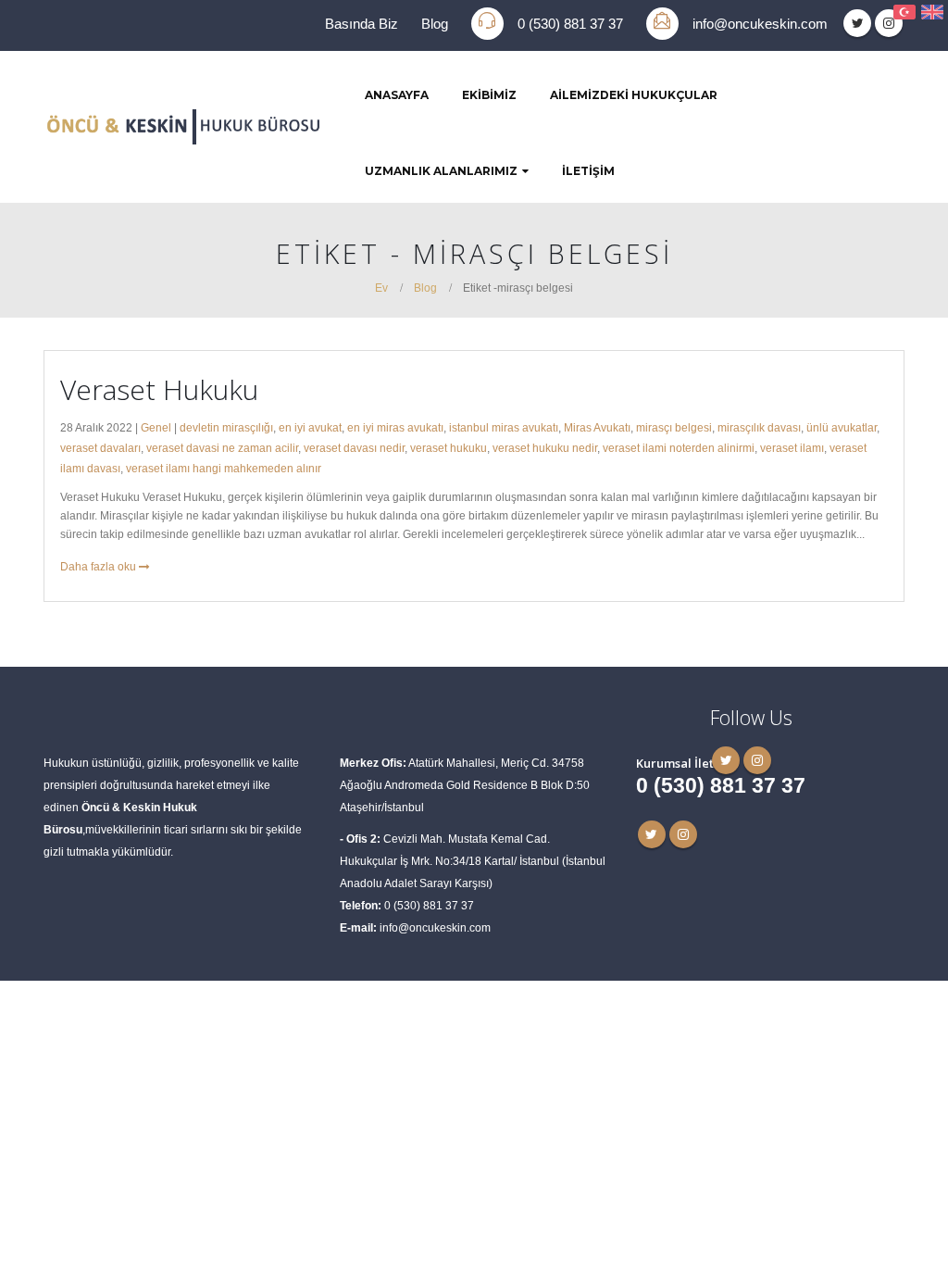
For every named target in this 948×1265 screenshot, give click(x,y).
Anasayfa (397, 95)
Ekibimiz (489, 95)
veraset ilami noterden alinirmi (679, 448)
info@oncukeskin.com (760, 23)
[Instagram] (889, 23)
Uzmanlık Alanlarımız (441, 171)
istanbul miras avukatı (503, 427)
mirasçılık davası (759, 427)
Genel (156, 427)
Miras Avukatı (597, 427)
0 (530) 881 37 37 (570, 23)
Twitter (652, 834)
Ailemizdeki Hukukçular (633, 95)
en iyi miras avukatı (395, 427)
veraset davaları (100, 448)
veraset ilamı (792, 448)
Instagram (683, 834)
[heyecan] (857, 23)
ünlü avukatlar (841, 427)
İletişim (588, 171)
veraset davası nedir (354, 448)
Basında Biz (361, 23)
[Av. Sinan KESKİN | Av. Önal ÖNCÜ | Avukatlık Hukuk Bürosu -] (182, 126)
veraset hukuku (448, 448)
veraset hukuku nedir (545, 448)
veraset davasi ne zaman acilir (222, 448)
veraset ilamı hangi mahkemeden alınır (223, 468)
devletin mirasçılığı (226, 427)
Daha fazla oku (99, 566)
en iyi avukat (310, 427)
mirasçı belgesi (674, 427)
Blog (434, 23)
